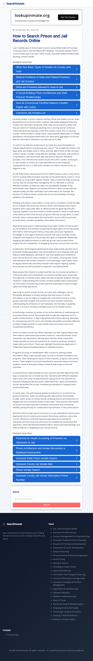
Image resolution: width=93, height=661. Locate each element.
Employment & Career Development (68, 547)
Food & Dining (59, 559)
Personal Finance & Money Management (70, 555)
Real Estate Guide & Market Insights (68, 604)
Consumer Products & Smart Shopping (69, 540)
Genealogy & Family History (64, 567)
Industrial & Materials (62, 570)
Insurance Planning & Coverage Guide (69, 578)
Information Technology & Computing (69, 574)
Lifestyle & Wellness (61, 592)
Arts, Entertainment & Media (65, 528)
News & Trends (59, 600)
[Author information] (27, 30)
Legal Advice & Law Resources (65, 589)
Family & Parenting (61, 551)
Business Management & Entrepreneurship (71, 536)
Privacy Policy (13, 635)
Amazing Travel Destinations (65, 615)
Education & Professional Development (69, 544)
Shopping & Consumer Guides (65, 608)
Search (46, 505)
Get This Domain (68, 17)
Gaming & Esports (60, 563)
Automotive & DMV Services (64, 532)
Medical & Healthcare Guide (64, 596)
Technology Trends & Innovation (67, 611)
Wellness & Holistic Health (64, 619)
